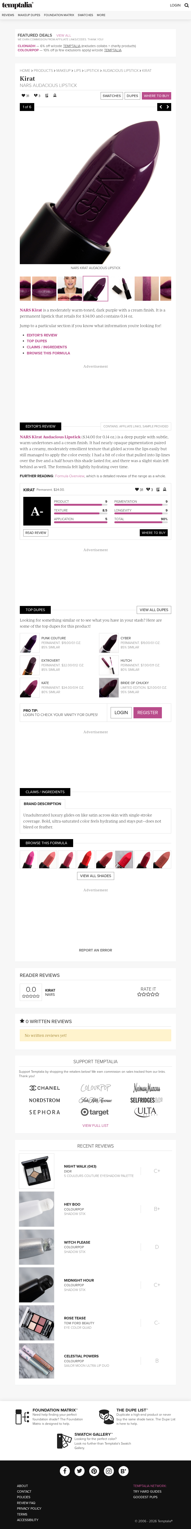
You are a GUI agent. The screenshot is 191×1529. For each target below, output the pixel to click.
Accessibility (27, 1520)
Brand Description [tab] (42, 804)
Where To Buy (154, 533)
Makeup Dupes (29, 15)
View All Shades (95, 876)
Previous (160, 107)
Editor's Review (42, 335)
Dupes (132, 96)
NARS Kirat (31, 310)
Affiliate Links (130, 426)
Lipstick (92, 70)
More (101, 15)
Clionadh (26, 46)
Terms (22, 1514)
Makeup (63, 70)
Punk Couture (53, 638)
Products (43, 70)
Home (25, 70)
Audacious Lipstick (121, 70)
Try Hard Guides (147, 1492)
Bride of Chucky (135, 683)
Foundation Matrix (59, 15)
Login (175, 5)
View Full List (95, 1125)
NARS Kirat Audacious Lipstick (50, 436)
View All (63, 35)
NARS (26, 85)
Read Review (35, 533)
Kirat (27, 78)
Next (167, 107)
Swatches (85, 15)
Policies (23, 1497)
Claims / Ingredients (47, 347)
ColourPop (28, 50)
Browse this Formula (48, 353)
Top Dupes (37, 341)
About (22, 1486)
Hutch (126, 661)
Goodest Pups (145, 1497)
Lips (77, 70)
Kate (45, 683)
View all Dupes (154, 610)
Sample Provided (155, 426)
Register (147, 713)
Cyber (126, 638)
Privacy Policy (29, 1509)
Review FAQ (26, 1503)
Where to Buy (156, 96)
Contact (24, 1492)
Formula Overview (69, 476)
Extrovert (50, 661)
